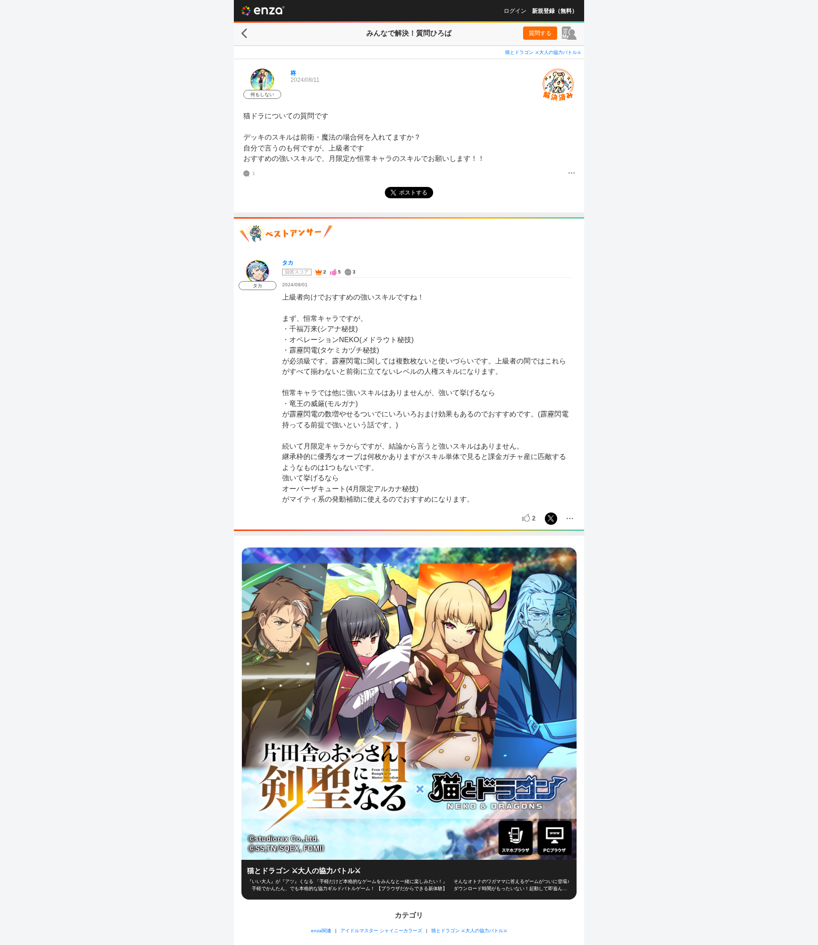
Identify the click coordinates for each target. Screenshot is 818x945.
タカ (287, 262)
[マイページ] (569, 33)
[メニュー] (572, 173)
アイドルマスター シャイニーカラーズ (381, 930)
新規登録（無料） (555, 11)
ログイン (515, 11)
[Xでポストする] (551, 518)
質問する (540, 33)
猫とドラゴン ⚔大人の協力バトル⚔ (543, 52)
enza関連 (321, 930)
